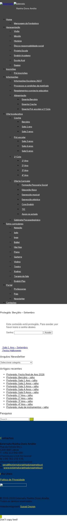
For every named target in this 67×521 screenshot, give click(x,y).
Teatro (17, 266)
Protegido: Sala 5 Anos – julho (22, 392)
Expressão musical (31, 194)
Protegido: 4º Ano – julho (19, 404)
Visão (16, 31)
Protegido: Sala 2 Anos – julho (22, 383)
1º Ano (25, 160)
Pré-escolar (20, 137)
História (18, 41)
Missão (17, 36)
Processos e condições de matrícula (31, 85)
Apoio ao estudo (30, 214)
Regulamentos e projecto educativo (31, 90)
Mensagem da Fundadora (26, 23)
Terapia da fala (21, 276)
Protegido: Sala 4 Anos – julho (22, 389)
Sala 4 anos (27, 146)
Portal (9, 285)
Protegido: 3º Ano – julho (19, 401)
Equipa (17, 65)
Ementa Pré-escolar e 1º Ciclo (36, 109)
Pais (16, 294)
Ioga (16, 237)
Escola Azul (19, 60)
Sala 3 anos (27, 141)
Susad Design (27, 506)
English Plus (19, 281)
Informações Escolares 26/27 (28, 81)
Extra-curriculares (14, 224)
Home (9, 19)
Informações (12, 77)
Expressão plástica (31, 199)
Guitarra (18, 257)
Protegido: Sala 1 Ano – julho (21, 380)
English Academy (22, 55)
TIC (23, 209)
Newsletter (19, 298)
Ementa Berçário (30, 99)
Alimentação (20, 95)
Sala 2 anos (27, 131)
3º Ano (25, 170)
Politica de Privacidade (12, 479)
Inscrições (11, 69)
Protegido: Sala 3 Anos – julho (22, 386)
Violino (17, 261)
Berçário (26, 121)
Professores (20, 289)
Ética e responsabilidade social (29, 46)
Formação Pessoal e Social (35, 185)
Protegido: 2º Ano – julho (19, 398)
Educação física (29, 190)
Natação (18, 227)
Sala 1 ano (27, 126)
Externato (20, 3)
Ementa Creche (29, 104)
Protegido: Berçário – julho (20, 377)
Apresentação (13, 27)
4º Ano (25, 175)
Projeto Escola (21, 50)
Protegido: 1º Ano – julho (19, 395)
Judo (16, 232)
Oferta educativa (14, 114)
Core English (28, 204)
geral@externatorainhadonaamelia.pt (22, 464)
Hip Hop (18, 247)
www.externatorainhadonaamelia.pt (23, 467)
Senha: (10, 332)
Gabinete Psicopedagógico (27, 220)
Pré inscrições (21, 73)
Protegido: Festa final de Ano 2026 (25, 374)
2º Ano (25, 165)
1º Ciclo (17, 156)
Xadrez (17, 271)
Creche (17, 118)
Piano (17, 252)
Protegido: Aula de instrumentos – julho (27, 407)
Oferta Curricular (22, 181)
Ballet (17, 242)
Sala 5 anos (27, 151)
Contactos (11, 302)
